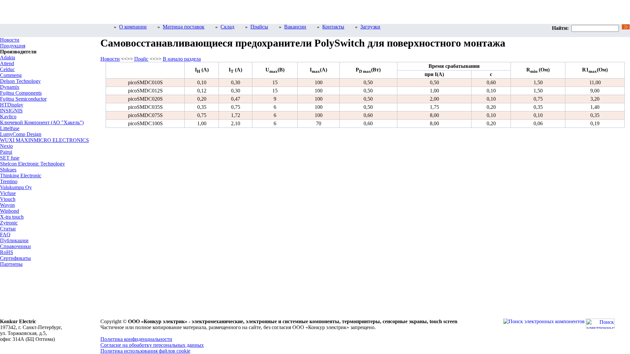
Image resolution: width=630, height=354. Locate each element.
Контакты (333, 27)
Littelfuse (9, 128)
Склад (227, 27)
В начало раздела (182, 59)
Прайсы (259, 27)
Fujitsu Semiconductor (23, 99)
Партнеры (11, 264)
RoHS (6, 252)
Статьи (8, 228)
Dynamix (9, 87)
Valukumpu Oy (16, 187)
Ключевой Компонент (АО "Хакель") (42, 122)
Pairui (6, 152)
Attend (7, 63)
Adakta (7, 57)
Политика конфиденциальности (136, 339)
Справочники (15, 246)
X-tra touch (12, 217)
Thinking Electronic (20, 175)
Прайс (141, 59)
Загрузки (370, 27)
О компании (133, 27)
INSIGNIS (11, 110)
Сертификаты (15, 258)
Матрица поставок (183, 27)
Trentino (8, 181)
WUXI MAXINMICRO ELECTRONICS (44, 140)
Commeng (11, 75)
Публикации (14, 240)
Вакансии (295, 27)
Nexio (6, 146)
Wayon (7, 205)
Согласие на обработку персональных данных (152, 345)
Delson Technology (20, 81)
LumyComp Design (20, 134)
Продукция (12, 46)
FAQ (5, 234)
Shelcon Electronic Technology (32, 164)
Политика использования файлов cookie (145, 351)
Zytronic (9, 223)
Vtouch (7, 199)
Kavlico (8, 116)
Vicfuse (8, 193)
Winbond (9, 211)
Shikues (8, 169)
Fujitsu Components (21, 93)
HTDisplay (11, 105)
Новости (9, 40)
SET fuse (9, 158)
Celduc (7, 69)
